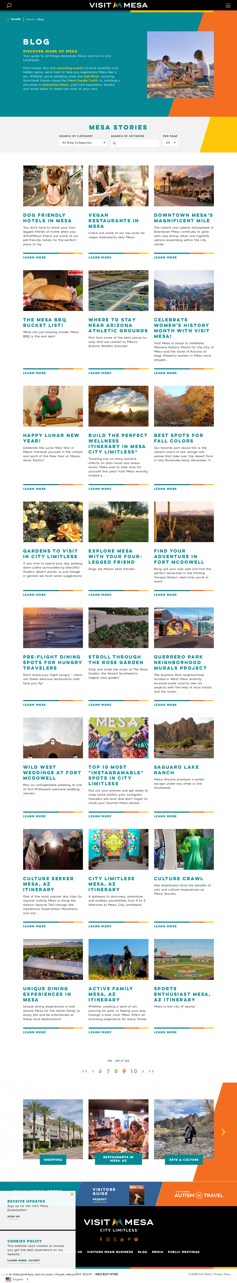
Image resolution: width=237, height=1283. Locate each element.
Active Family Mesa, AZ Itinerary (111, 994)
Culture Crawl (179, 879)
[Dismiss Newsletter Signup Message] (72, 1194)
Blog (142, 1252)
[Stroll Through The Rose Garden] (118, 627)
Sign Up (13, 1216)
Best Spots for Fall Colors (179, 438)
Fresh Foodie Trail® (83, 80)
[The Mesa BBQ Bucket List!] (53, 290)
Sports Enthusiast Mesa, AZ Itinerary (182, 994)
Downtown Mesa (56, 84)
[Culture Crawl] (184, 849)
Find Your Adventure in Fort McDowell (179, 557)
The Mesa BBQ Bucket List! (44, 322)
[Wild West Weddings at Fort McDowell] (53, 737)
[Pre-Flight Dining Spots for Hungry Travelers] (53, 627)
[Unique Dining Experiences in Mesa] (53, 959)
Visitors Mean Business (110, 1252)
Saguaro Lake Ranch (176, 770)
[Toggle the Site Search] (8, 5)
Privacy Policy (222, 1274)
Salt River (91, 76)
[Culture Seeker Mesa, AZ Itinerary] (53, 849)
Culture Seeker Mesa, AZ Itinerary (48, 884)
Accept (34, 1260)
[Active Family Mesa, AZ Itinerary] (118, 959)
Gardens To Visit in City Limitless (50, 554)
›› (152, 1071)
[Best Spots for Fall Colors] (184, 406)
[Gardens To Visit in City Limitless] (53, 522)
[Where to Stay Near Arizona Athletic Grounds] (118, 290)
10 (134, 1071)
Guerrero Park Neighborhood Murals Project (180, 663)
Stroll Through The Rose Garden (116, 660)
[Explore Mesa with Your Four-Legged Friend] (118, 522)
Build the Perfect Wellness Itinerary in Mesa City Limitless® (118, 444)
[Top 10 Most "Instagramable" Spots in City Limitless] (118, 737)
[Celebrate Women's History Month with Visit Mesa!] (184, 290)
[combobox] (17, 1279)
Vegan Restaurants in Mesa (114, 221)
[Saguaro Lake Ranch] (184, 737)
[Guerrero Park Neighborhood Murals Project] (184, 627)
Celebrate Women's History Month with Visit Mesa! (182, 328)
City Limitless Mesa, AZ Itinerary (112, 884)
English (18, 1279)
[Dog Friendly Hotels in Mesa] (53, 186)
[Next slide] (223, 1132)
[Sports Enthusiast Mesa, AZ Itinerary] (184, 959)
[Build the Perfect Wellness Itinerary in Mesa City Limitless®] (118, 406)
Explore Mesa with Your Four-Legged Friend (116, 557)
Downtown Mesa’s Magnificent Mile (183, 218)
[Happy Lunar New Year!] (53, 406)
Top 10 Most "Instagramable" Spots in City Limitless (116, 776)
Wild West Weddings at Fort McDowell (52, 773)
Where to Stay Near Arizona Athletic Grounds (118, 325)
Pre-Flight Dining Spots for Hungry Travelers (52, 663)
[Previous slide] (13, 1132)
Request (100, 1199)
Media (157, 1252)
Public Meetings (184, 1252)
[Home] (118, 5)
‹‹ (85, 1071)
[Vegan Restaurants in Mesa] (118, 186)
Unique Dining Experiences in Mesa (47, 994)
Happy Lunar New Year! (51, 438)
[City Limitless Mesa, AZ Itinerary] (118, 849)
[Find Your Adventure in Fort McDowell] (184, 522)
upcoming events (70, 68)
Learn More (34, 257)
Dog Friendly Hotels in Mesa (47, 218)
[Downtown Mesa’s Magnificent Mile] (184, 186)
